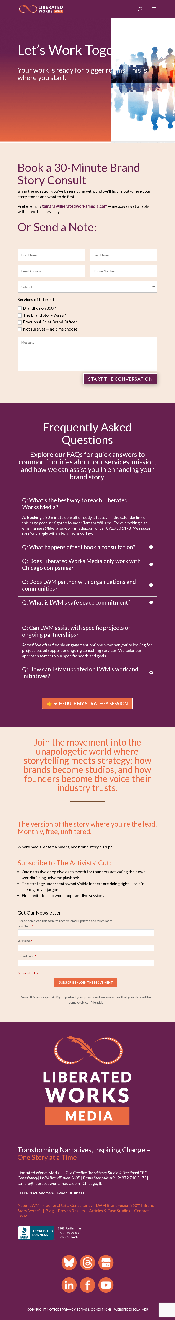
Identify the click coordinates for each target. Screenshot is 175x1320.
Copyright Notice (43, 1309)
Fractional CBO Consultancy (67, 1205)
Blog (50, 1210)
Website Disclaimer (131, 1309)
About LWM (28, 1205)
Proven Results (71, 1210)
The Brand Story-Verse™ (45, 315)
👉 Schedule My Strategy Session (87, 703)
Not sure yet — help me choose (50, 328)
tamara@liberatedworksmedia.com (74, 206)
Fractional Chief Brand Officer (50, 321)
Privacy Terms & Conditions (87, 1309)
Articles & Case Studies (110, 1210)
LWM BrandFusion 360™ (118, 1205)
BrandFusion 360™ (39, 307)
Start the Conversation (120, 379)
